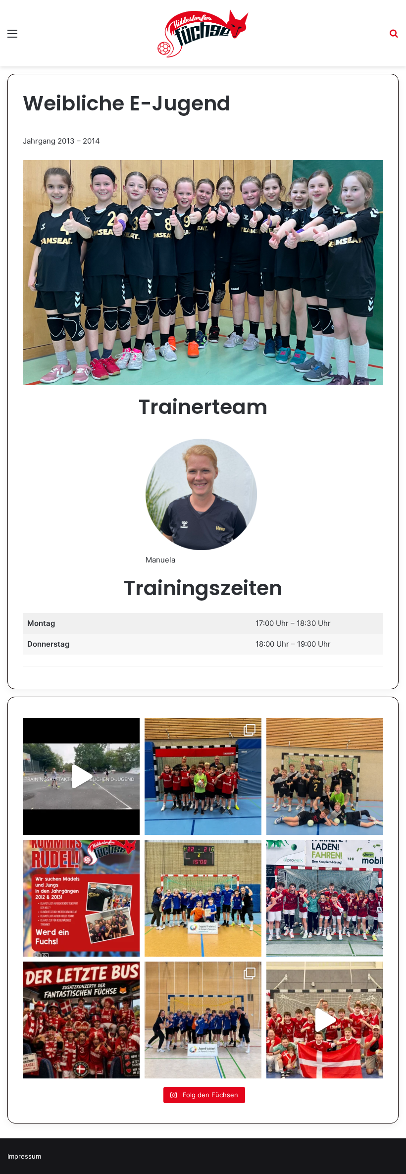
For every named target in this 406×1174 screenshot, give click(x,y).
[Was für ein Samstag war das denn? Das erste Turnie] (324, 776)
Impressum (24, 1156)
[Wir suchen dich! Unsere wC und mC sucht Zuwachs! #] (81, 898)
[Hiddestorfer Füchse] (203, 33)
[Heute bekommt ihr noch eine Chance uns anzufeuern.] (81, 1020)
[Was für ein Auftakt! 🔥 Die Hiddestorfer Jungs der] (203, 1020)
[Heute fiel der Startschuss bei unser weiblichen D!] (81, 776)
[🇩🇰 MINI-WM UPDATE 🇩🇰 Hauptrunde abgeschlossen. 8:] (324, 898)
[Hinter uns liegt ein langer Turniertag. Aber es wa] (203, 776)
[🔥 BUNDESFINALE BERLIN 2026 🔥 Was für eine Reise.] (203, 898)
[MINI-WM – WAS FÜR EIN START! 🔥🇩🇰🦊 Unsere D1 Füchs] (324, 1020)
